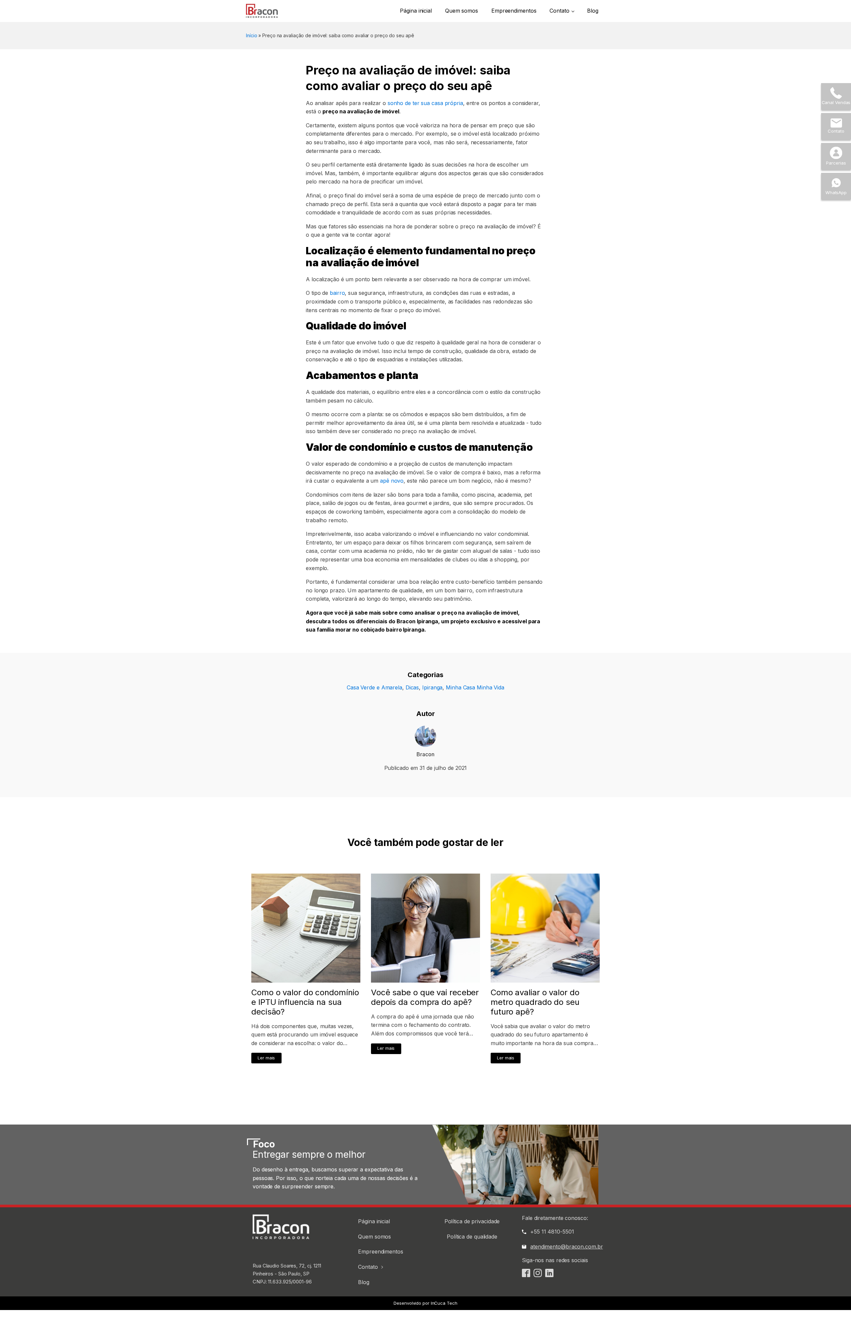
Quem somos (461, 10)
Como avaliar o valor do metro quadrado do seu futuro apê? (535, 1002)
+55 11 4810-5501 (552, 1231)
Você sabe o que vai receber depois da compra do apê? (425, 997)
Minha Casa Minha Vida (475, 687)
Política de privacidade (472, 1221)
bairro (336, 293)
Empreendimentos (514, 10)
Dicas (412, 687)
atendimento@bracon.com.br (566, 1246)
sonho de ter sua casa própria (424, 103)
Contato (559, 10)
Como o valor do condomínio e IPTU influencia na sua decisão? (305, 1002)
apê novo (391, 480)
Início (251, 35)
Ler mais (266, 1057)
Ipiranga (432, 687)
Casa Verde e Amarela (374, 687)
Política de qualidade (472, 1236)
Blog (592, 10)
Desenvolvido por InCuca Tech (425, 1303)
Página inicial (416, 10)
